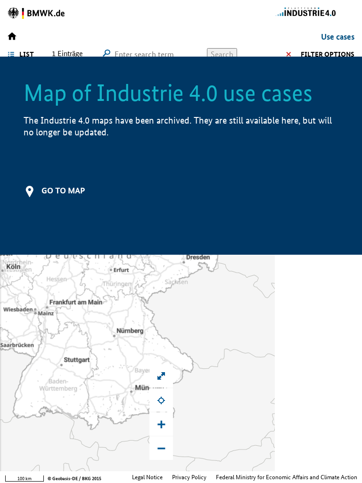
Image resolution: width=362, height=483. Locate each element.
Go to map (63, 190)
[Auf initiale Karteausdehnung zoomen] (161, 376)
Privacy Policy (189, 477)
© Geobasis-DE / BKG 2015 (74, 478)
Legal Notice (147, 477)
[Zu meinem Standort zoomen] (161, 400)
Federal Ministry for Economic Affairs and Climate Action (286, 477)
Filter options (327, 54)
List (26, 54)
